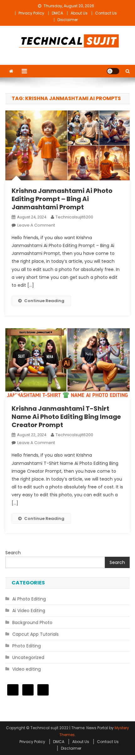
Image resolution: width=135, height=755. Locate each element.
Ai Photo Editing (29, 599)
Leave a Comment (36, 225)
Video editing (26, 669)
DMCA (57, 13)
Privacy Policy (31, 13)
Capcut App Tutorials (35, 634)
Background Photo (32, 622)
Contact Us (106, 13)
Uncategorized (28, 657)
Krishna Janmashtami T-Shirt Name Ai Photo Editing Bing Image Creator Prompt (66, 416)
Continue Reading (44, 301)
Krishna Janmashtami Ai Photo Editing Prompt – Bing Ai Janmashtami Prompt (62, 198)
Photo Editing (26, 646)
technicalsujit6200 (74, 217)
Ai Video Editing (28, 610)
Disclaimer (67, 19)
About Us (79, 13)
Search (13, 552)
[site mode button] (113, 71)
